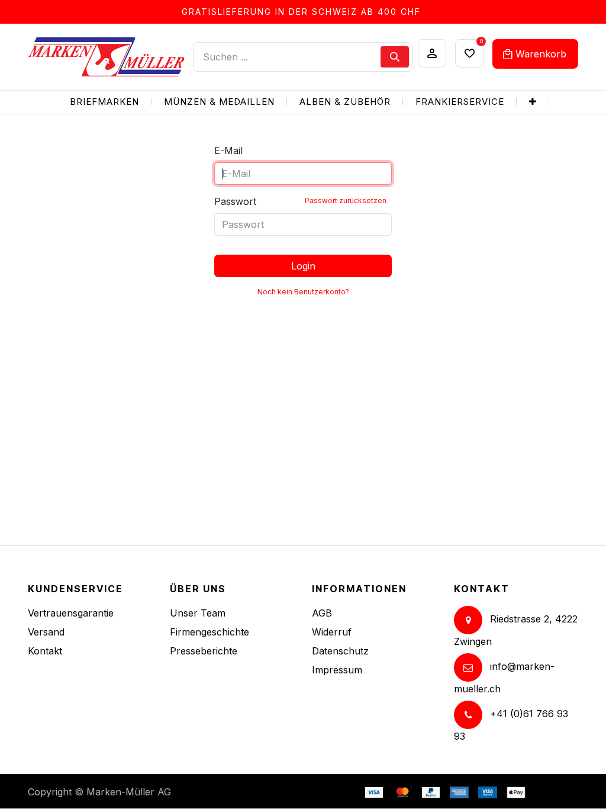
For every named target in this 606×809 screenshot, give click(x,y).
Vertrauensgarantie (71, 613)
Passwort (300, 201)
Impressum (337, 670)
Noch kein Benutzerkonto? (303, 291)
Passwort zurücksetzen (345, 200)
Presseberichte (203, 651)
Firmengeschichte (209, 632)
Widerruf (332, 632)
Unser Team (197, 613)
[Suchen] (395, 57)
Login (303, 266)
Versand (46, 632)
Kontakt (45, 651)
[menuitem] (104, 102)
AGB (322, 613)
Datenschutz (340, 651)
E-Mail (228, 150)
